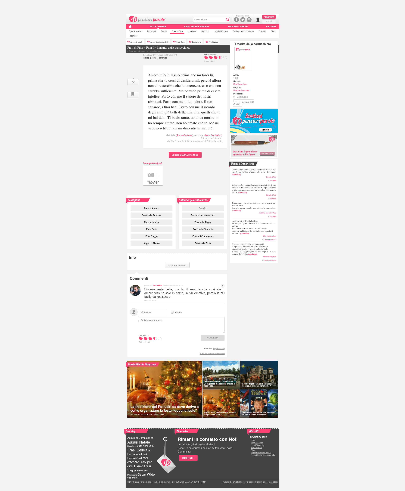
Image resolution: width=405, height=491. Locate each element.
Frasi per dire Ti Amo (139, 464)
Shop (253, 450)
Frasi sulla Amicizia (151, 215)
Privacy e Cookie (247, 481)
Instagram (249, 19)
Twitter (242, 19)
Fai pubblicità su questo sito (263, 455)
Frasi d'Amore (137, 459)
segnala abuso (150, 300)
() (254, 172)
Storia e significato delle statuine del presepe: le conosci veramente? (258, 384)
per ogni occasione (243, 31)
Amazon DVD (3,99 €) (243, 102)
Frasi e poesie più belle (196, 26)
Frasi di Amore (151, 208)
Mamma (273, 198)
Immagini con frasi (238, 26)
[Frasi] (130, 27)
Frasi (135, 31)
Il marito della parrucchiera (189, 141)
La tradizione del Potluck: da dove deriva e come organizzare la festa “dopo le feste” (164, 408)
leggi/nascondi (218, 348)
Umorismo (192, 31)
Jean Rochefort (212, 135)
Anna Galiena (184, 135)
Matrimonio (132, 474)
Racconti (205, 31)
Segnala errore (177, 265)
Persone (273, 180)
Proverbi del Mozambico (203, 215)
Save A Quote (257, 442)
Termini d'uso (262, 481)
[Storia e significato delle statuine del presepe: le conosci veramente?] (259, 375)
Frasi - (147, 18)
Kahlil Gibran (142, 470)
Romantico (162, 57)
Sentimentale (240, 84)
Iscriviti (188, 458)
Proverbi (262, 31)
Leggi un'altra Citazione (185, 154)
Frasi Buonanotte (139, 452)
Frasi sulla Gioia (203, 243)
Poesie (164, 31)
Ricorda (178, 312)
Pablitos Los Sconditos (267, 213)
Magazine (271, 26)
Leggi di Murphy (221, 31)
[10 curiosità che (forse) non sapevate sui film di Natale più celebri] (259, 403)
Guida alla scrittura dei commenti (212, 353)
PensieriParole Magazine (142, 364)
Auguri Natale (138, 442)
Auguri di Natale (137, 42)
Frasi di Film (150, 57)
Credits (236, 481)
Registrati (269, 17)
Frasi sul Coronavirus (203, 236)
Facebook (236, 19)
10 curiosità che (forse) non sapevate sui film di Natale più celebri (258, 413)
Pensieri (203, 208)
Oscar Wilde (146, 474)
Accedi (269, 21)
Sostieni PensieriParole (254, 121)
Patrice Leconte (214, 141)
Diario (273, 31)
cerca (221, 19)
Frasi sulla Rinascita (203, 229)
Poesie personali (270, 239)
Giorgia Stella (271, 177)
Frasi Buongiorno (137, 456)
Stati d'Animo (133, 477)
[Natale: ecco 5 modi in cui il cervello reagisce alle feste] (221, 403)
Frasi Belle (180, 42)
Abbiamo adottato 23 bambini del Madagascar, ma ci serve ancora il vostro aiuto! (219, 383)
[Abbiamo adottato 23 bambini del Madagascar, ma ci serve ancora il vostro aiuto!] (221, 375)
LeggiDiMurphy (257, 445)
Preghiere (133, 35)
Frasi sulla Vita (151, 222)
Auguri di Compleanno (140, 438)
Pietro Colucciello (269, 236)
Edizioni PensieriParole (261, 452)
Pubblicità (227, 481)
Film (177, 31)
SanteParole (256, 447)
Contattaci (273, 481)
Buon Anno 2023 (145, 445)
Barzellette (132, 445)
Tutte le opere (158, 26)
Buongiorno (196, 42)
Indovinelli (151, 31)
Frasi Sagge (213, 42)
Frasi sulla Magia (202, 222)
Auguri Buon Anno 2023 (159, 42)
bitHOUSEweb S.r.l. (180, 481)
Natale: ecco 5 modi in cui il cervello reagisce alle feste (220, 413)
